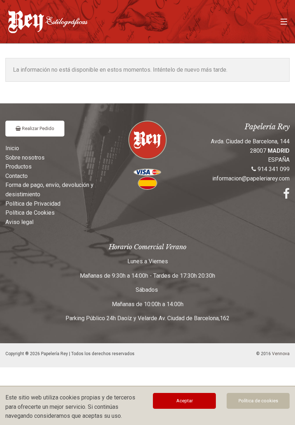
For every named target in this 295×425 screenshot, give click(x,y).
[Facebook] (286, 195)
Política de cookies (258, 400)
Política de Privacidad (32, 203)
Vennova (281, 353)
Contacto (16, 176)
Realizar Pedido (37, 128)
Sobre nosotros (25, 157)
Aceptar (184, 400)
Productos (18, 166)
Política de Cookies (30, 212)
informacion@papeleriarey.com (251, 178)
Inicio (12, 148)
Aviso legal (19, 222)
